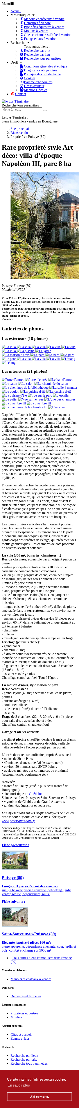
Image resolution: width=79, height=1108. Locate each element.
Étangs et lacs (20, 1038)
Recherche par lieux (24, 1055)
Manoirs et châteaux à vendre (31, 979)
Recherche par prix (24, 1059)
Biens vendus (20, 133)
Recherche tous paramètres (20, 105)
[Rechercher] (45, 110)
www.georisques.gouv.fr (18, 821)
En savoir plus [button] (19, 1085)
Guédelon (36, 794)
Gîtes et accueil (21, 1034)
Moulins (16, 1017)
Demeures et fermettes (26, 996)
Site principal (20, 129)
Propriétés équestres (24, 1013)
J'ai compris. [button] (39, 1096)
